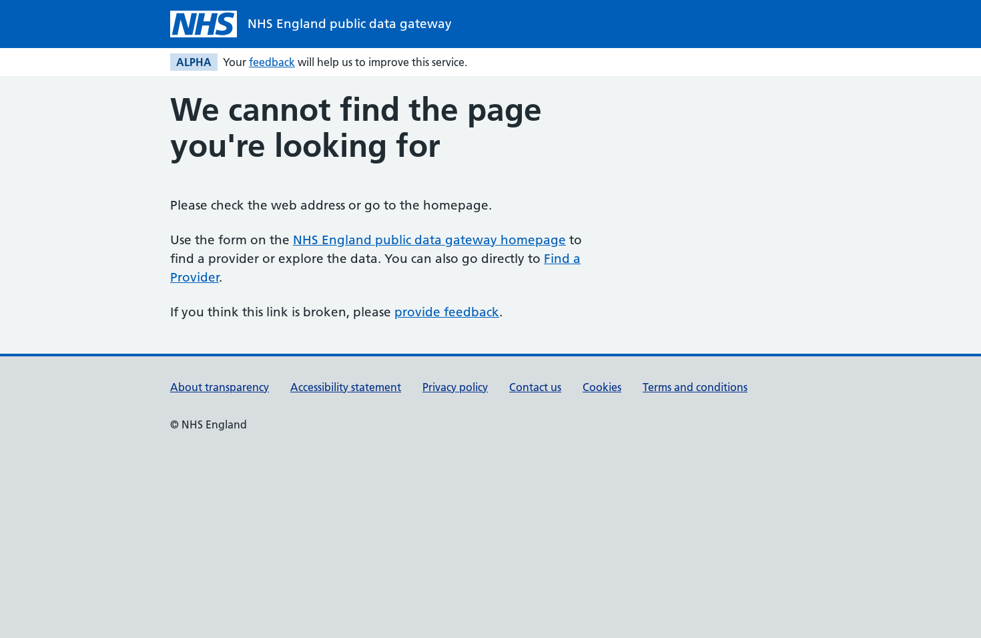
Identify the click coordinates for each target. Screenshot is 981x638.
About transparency (219, 387)
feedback (272, 62)
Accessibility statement (345, 387)
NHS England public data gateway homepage (429, 240)
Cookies (602, 387)
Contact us (535, 387)
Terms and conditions (695, 387)
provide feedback (446, 312)
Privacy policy (455, 387)
